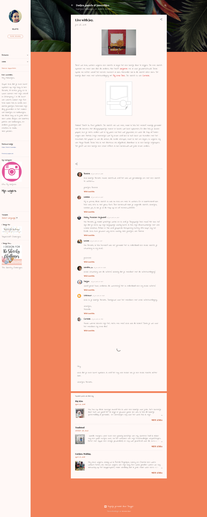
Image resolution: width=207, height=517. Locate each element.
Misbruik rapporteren (9, 68)
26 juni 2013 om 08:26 (100, 268)
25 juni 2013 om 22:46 (97, 174)
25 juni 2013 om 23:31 (113, 218)
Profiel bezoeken (15, 36)
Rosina (87, 173)
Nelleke (87, 197)
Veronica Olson (126, 511)
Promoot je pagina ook (7, 153)
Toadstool (80, 427)
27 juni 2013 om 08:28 (98, 296)
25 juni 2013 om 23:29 (97, 197)
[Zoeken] (165, 6)
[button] (161, 19)
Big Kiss (79, 401)
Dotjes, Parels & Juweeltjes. (9, 147)
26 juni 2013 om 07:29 (96, 241)
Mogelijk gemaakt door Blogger (120, 506)
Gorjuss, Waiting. (83, 454)
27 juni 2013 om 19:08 (97, 319)
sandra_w (88, 267)
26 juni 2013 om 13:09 (97, 282)
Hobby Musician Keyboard (95, 217)
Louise (86, 240)
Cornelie (87, 319)
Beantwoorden (89, 192)
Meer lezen (156, 420)
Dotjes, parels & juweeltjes (92, 5)
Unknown (88, 295)
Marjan (87, 281)
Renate (15, 29)
